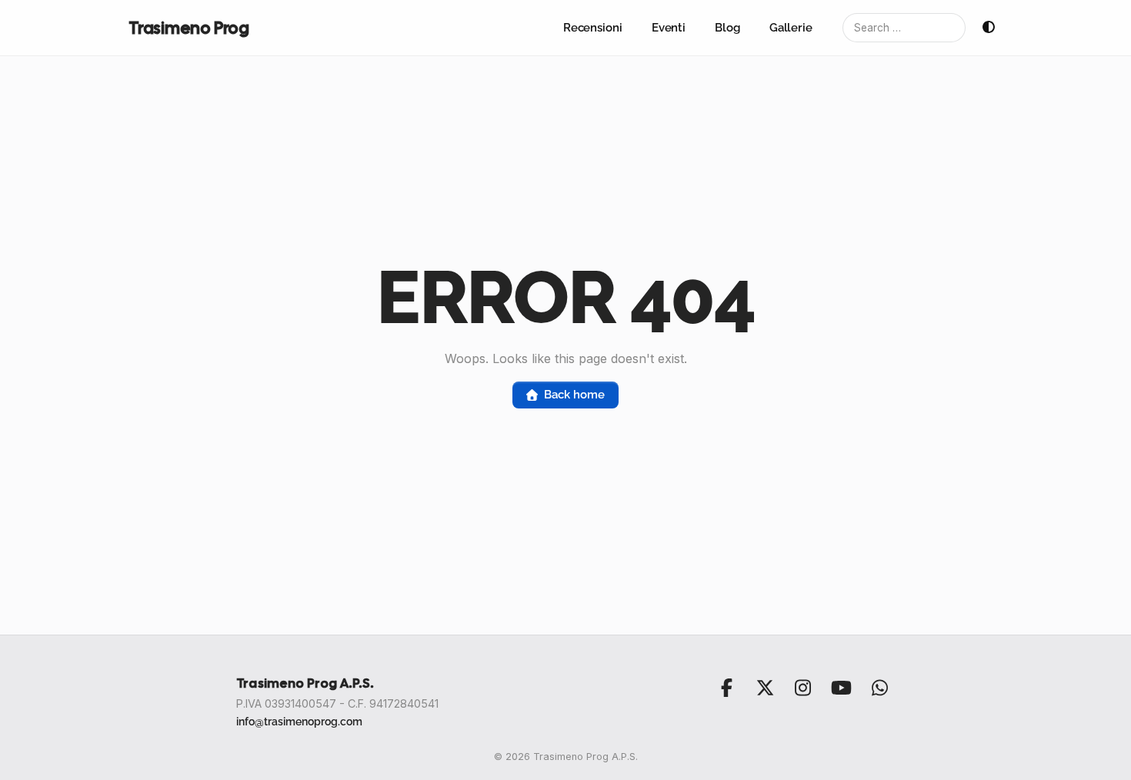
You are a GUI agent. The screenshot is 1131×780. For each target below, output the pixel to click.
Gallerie (790, 28)
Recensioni (592, 28)
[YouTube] (841, 687)
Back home (574, 395)
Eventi (669, 28)
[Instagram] (803, 687)
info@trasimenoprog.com (299, 721)
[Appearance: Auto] (989, 28)
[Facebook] (727, 687)
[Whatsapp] (879, 687)
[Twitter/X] (764, 687)
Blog (727, 28)
